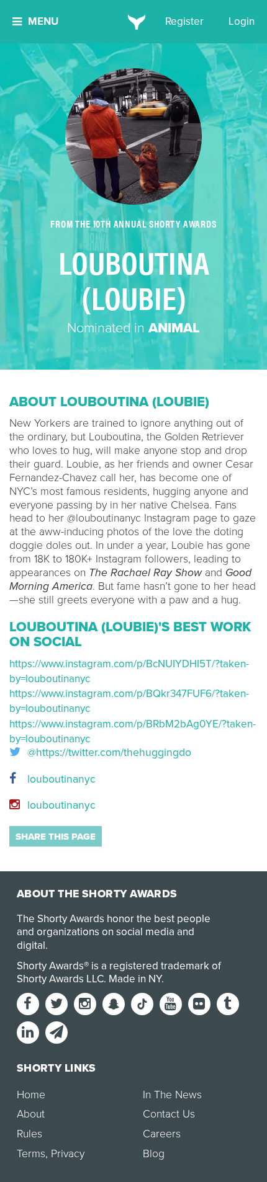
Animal (174, 328)
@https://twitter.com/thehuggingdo (107, 753)
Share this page (56, 836)
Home (31, 1094)
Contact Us (169, 1114)
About (31, 1114)
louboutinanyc (60, 779)
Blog (154, 1153)
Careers (162, 1133)
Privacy (67, 1153)
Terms (31, 1153)
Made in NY (135, 978)
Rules (29, 1133)
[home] (134, 21)
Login (242, 21)
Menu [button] (43, 21)
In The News (172, 1094)
